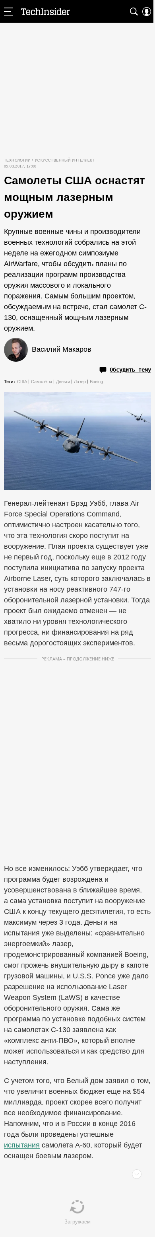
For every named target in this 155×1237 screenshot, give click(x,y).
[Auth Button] (146, 11)
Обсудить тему (130, 369)
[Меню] (8, 11)
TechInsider (45, 11)
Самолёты (41, 381)
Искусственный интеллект (65, 160)
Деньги (63, 381)
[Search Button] (134, 11)
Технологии (17, 160)
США (22, 381)
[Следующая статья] (77, 1174)
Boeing (96, 381)
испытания (22, 1145)
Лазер (80, 381)
